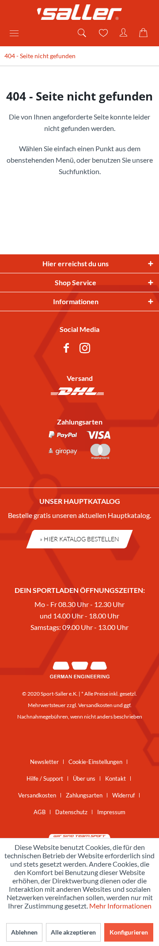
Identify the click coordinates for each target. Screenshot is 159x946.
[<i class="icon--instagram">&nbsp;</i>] (87, 349)
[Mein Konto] (123, 33)
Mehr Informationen (120, 905)
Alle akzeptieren (73, 932)
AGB (39, 812)
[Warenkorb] (145, 33)
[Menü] (17, 33)
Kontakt (115, 778)
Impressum (111, 812)
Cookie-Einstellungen (95, 761)
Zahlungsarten (84, 795)
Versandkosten (95, 705)
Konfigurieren (129, 932)
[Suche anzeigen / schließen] (81, 33)
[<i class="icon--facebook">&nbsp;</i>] (68, 349)
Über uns (84, 778)
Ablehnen (24, 932)
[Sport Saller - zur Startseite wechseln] (79, 12)
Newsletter (44, 761)
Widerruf (123, 795)
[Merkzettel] (102, 33)
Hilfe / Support (44, 778)
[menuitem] (17, 33)
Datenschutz (71, 812)
